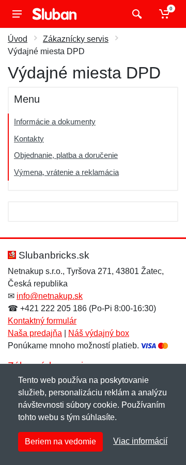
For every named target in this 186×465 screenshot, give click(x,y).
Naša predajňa (35, 333)
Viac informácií (140, 441)
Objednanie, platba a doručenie (66, 155)
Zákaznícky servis (76, 39)
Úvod (17, 39)
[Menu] (17, 14)
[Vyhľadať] (135, 14)
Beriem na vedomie (60, 441)
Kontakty (29, 138)
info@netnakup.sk (50, 296)
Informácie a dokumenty (55, 121)
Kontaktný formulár (42, 320)
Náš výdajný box (98, 333)
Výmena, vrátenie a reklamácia (66, 172)
